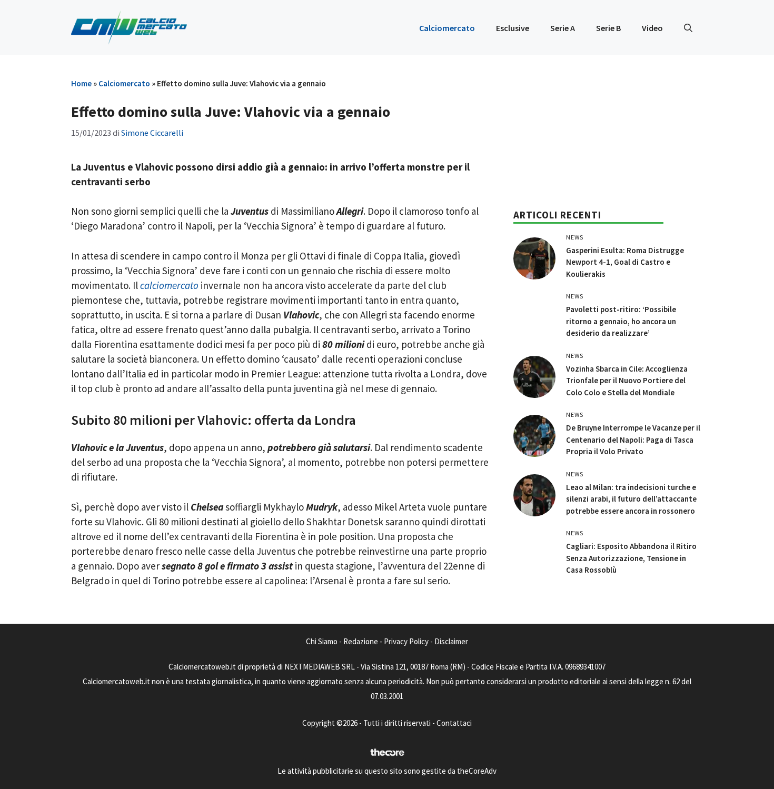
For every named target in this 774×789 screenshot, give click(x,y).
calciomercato (169, 285)
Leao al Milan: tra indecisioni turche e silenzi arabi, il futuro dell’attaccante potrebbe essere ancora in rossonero (631, 499)
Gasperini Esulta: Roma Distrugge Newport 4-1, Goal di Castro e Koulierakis (625, 262)
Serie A (562, 28)
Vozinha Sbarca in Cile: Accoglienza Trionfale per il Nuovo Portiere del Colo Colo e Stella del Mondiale (627, 380)
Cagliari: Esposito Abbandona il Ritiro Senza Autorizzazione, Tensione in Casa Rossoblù (631, 558)
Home (81, 83)
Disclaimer (451, 641)
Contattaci (454, 723)
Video (652, 28)
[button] (688, 28)
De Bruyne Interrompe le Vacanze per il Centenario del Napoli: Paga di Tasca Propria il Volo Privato (633, 439)
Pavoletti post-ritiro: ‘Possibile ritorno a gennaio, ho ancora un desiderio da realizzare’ (621, 321)
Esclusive (512, 28)
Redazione (360, 641)
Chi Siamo (322, 641)
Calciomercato (447, 28)
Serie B (608, 28)
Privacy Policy (406, 641)
